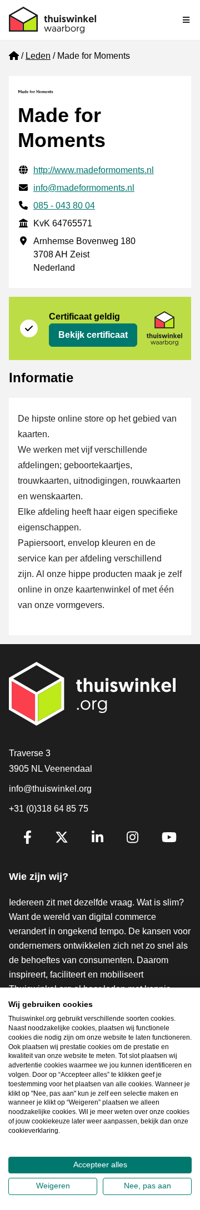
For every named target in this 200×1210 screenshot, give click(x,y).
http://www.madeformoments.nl (93, 170)
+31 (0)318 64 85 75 (48, 808)
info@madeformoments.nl (83, 188)
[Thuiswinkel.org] (52, 20)
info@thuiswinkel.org (50, 788)
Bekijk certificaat (93, 335)
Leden (38, 55)
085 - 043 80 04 (64, 205)
